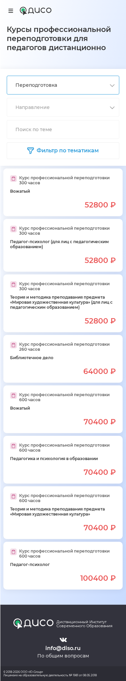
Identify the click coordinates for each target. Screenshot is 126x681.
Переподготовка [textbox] (36, 85)
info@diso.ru (63, 648)
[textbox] (59, 107)
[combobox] (63, 85)
